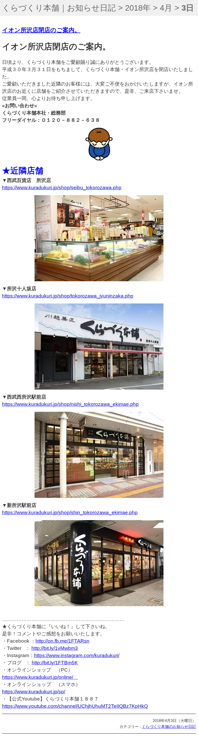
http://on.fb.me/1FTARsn (62, 641)
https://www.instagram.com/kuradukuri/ (76, 655)
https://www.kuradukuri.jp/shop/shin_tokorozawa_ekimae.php (70, 512)
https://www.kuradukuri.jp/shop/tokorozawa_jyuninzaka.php (67, 296)
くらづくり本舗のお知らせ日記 (169, 726)
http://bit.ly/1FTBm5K (55, 662)
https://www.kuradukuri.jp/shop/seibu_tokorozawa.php (61, 187)
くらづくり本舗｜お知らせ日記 (59, 7)
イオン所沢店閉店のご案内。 (41, 30)
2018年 (138, 7)
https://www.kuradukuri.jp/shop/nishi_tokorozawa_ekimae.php (70, 404)
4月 (166, 7)
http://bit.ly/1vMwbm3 (54, 648)
